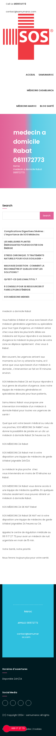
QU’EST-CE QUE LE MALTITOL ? (20, 279)
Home (16, 166)
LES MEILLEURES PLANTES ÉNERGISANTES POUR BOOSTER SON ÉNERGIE (23, 245)
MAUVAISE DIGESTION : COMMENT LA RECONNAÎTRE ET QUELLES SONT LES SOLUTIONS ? (24, 269)
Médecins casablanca (40, 90)
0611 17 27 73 (18, 728)
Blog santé (47, 106)
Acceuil (30, 74)
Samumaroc (46, 74)
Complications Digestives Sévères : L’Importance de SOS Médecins (24, 233)
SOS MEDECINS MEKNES (16, 296)
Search (7, 205)
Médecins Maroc (26, 106)
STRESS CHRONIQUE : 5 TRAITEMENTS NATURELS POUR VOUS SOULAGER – (24, 257)
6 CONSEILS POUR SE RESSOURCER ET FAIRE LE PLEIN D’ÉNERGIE (24, 288)
